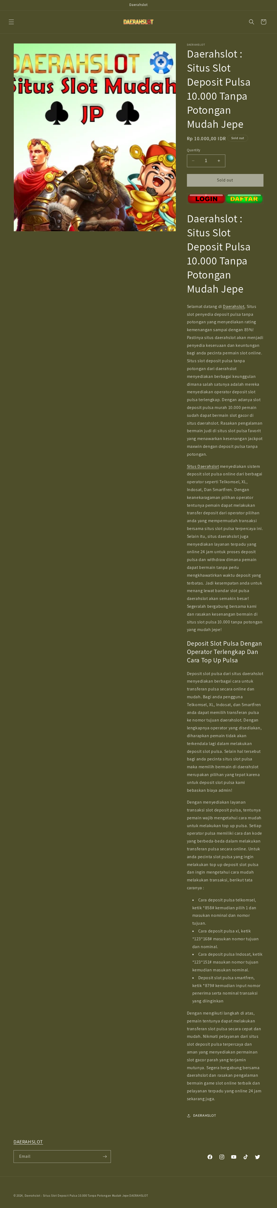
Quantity (193, 150)
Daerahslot (233, 306)
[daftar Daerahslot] (225, 198)
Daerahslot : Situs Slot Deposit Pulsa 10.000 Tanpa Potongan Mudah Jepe (77, 1195)
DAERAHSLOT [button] (204, 1115)
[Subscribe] (105, 1156)
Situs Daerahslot (203, 466)
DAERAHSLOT (28, 1142)
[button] (11, 22)
